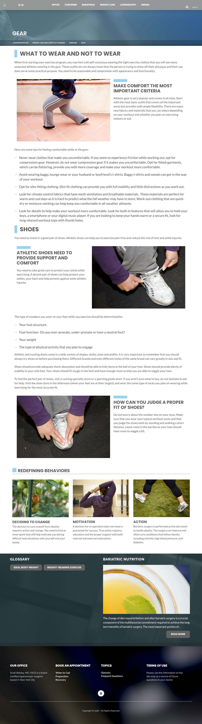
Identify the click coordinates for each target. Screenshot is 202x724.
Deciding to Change (31, 522)
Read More (178, 634)
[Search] (186, 6)
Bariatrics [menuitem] (88, 4)
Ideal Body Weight (26, 567)
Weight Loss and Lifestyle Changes (48, 43)
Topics (106, 665)
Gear (83, 43)
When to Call (63, 672)
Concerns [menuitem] (71, 4)
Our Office (18, 665)
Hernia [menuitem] (145, 4)
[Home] (3, 5)
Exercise (73, 43)
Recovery (61, 679)
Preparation (62, 676)
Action (140, 522)
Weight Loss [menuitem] (107, 4)
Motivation (84, 522)
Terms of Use (156, 665)
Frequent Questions (112, 676)
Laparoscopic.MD (20, 43)
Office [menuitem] (56, 4)
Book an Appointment (73, 665)
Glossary (106, 672)
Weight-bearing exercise (64, 567)
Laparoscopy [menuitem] (128, 4)
